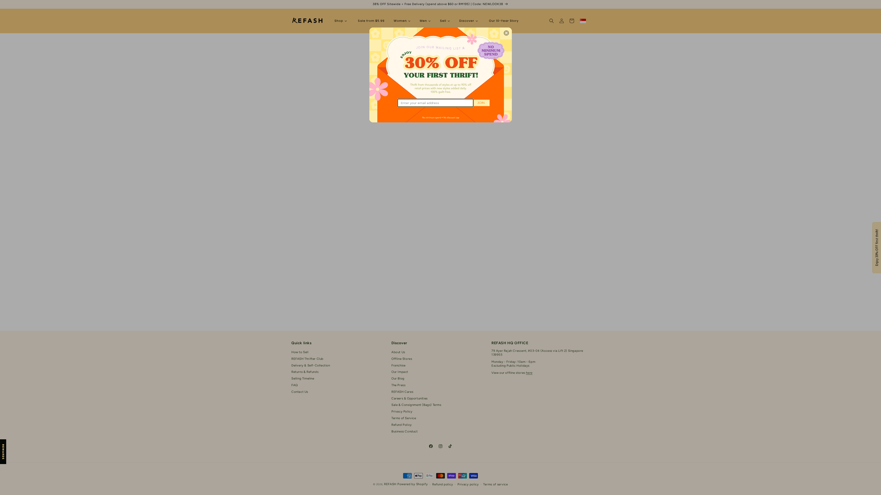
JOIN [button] (481, 102)
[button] (506, 33)
